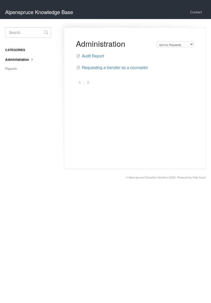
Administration (17, 59)
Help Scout (199, 177)
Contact (196, 12)
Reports (11, 68)
